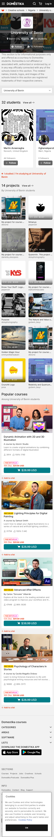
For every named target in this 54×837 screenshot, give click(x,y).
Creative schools (16, 10)
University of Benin (27, 32)
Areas (5, 732)
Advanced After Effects (27, 589)
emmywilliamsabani (10, 354)
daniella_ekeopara (10, 257)
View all (27, 102)
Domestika (6, 790)
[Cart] (40, 3)
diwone (5, 224)
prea (4, 387)
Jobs (21, 773)
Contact (15, 790)
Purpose (5, 319)
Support (29, 790)
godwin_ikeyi (34, 322)
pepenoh (32, 224)
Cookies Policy (25, 820)
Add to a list (9, 478)
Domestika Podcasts (10, 777)
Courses (5, 773)
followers (9, 158)
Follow (18, 46)
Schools (38, 773)
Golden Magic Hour (11, 352)
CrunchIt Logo (8, 384)
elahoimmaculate (36, 289)
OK (26, 828)
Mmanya (32, 222)
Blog (22, 790)
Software (8, 737)
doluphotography (36, 257)
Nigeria (31, 10)
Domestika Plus (27, 777)
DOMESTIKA (15, 3)
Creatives (29, 773)
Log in (48, 3)
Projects (13, 773)
